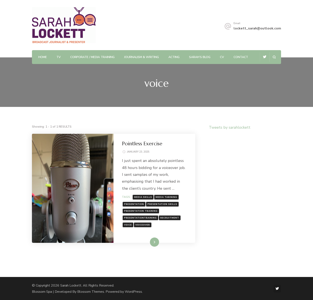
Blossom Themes (90, 291)
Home (42, 57)
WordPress (133, 291)
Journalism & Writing (141, 57)
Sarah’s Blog (199, 57)
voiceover (142, 224)
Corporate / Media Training (92, 57)
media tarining (166, 197)
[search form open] (274, 57)
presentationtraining (140, 217)
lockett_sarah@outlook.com (257, 28)
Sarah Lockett (70, 285)
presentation (134, 204)
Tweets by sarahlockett (229, 127)
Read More (147, 242)
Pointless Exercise (142, 143)
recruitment (169, 217)
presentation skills (162, 204)
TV (58, 57)
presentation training (141, 211)
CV (222, 57)
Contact (241, 57)
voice (128, 224)
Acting (173, 57)
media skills (143, 197)
